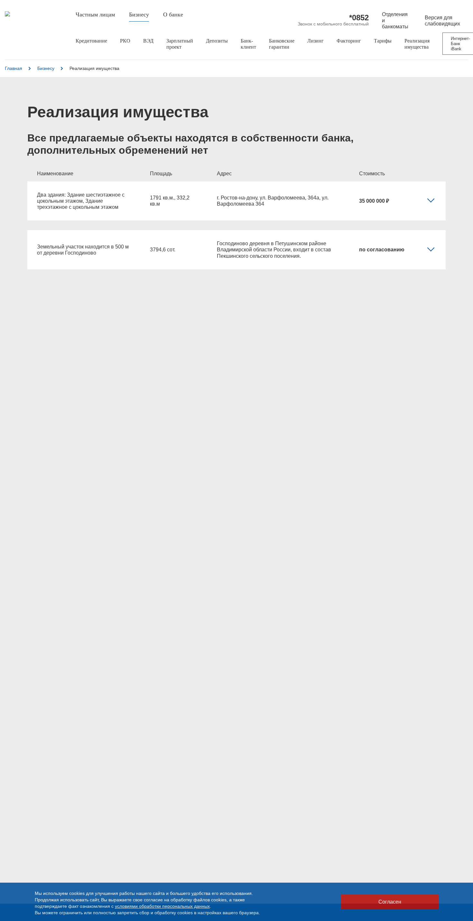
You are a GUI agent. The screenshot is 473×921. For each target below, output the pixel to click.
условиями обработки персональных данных (162, 906)
